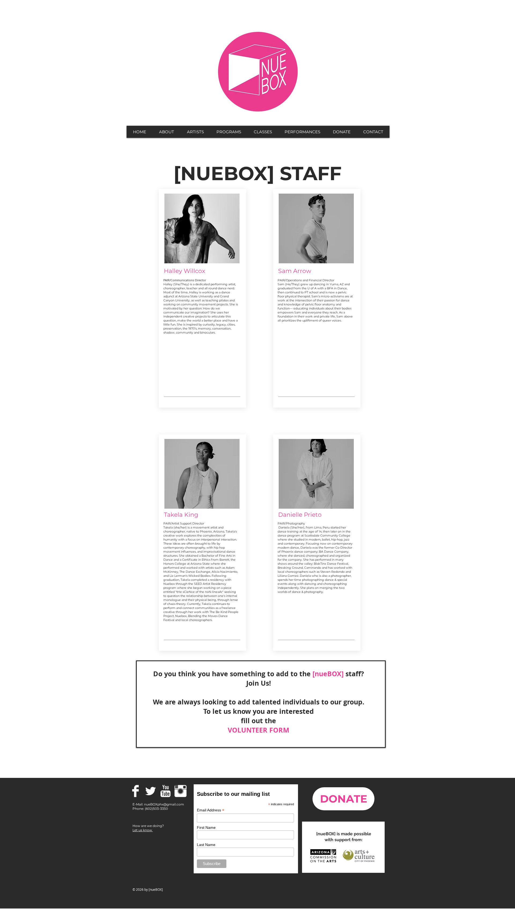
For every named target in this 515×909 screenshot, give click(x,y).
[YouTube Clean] (165, 791)
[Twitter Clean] (150, 791)
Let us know (143, 830)
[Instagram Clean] (180, 791)
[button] (166, 132)
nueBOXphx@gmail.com (164, 804)
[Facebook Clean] (135, 791)
